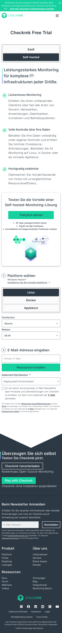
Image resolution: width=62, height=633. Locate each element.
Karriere (37, 557)
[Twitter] (50, 606)
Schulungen (39, 578)
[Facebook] (28, 606)
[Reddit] (42, 606)
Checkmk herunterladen (22, 466)
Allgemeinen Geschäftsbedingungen (36, 404)
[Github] (21, 606)
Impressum (36, 611)
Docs (4, 578)
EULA (4, 406)
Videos (5, 588)
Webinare (7, 584)
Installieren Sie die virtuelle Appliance (27, 282)
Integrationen (40, 584)
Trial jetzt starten (31, 215)
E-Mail (51, 395)
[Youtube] (57, 606)
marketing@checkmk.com (17, 535)
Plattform (7, 554)
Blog (35, 581)
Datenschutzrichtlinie (10, 411)
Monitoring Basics (42, 588)
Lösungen (7, 564)
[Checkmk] (12, 15)
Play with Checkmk (19, 480)
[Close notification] (60, 3)
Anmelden (51, 524)
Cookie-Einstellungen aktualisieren (29, 628)
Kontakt (37, 564)
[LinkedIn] (35, 606)
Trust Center (42, 617)
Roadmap (7, 561)
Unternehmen (40, 554)
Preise (5, 557)
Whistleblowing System (22, 617)
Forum (5, 581)
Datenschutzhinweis (18, 611)
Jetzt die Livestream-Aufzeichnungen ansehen (32, 8)
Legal (47, 611)
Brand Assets (40, 561)
